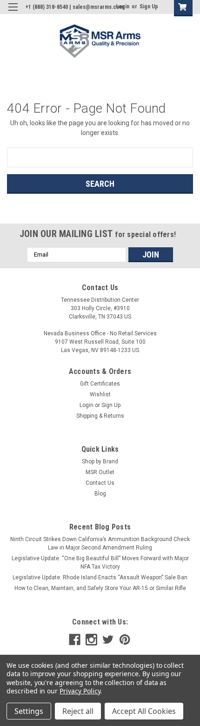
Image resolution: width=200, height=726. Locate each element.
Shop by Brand (100, 461)
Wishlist (100, 394)
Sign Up (149, 6)
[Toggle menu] (13, 13)
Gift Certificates (100, 383)
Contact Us (100, 483)
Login (86, 405)
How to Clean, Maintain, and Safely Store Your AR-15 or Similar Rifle (100, 588)
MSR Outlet (100, 472)
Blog (100, 493)
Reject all (77, 711)
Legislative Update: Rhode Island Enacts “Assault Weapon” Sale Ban (100, 577)
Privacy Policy (80, 690)
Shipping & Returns (100, 416)
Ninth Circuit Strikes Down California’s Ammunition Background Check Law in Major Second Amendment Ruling (100, 543)
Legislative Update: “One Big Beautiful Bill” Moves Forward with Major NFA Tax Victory (100, 562)
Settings (28, 711)
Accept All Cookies (144, 711)
